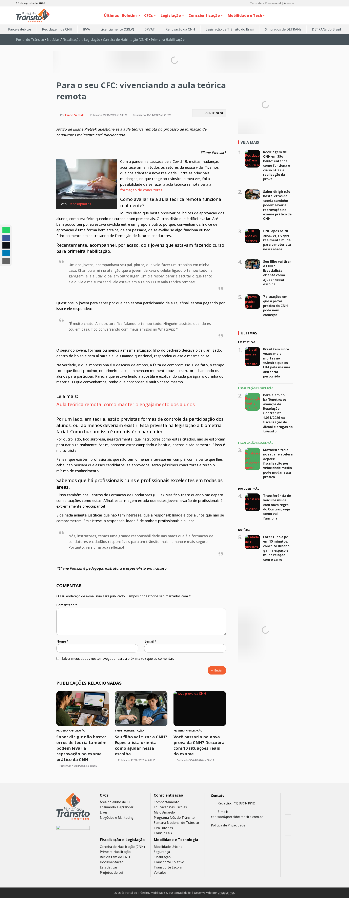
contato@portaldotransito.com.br (237, 817)
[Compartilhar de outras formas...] (6, 261)
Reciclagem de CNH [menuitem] (57, 29)
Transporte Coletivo (169, 862)
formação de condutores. (141, 190)
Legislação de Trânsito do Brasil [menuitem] (230, 29)
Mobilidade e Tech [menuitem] (245, 15)
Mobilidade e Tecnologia (176, 840)
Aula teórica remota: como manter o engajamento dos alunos (126, 404)
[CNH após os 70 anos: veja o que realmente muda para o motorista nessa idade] (252, 236)
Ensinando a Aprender (116, 807)
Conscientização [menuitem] (204, 15)
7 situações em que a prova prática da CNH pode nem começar (275, 305)
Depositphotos (79, 204)
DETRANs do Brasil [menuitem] (326, 29)
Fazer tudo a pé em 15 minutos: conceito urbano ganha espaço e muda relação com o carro (276, 548)
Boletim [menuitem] (129, 15)
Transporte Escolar (168, 867)
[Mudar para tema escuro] (331, 15)
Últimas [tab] (249, 333)
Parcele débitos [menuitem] (20, 29)
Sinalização (162, 857)
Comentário (66, 605)
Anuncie (289, 3)
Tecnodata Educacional (265, 3)
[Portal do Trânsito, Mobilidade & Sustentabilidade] (73, 806)
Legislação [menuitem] (171, 15)
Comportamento (166, 802)
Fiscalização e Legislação (81, 39)
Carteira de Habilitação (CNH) (125, 39)
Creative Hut (226, 893)
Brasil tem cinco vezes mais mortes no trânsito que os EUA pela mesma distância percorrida (276, 362)
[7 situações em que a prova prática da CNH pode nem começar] (252, 301)
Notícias (53, 39)
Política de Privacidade (228, 825)
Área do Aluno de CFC (116, 802)
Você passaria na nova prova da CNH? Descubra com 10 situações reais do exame (199, 745)
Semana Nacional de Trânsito (176, 823)
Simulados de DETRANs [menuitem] (283, 29)
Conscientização (168, 795)
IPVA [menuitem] (86, 29)
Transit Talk (163, 833)
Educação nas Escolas (170, 807)
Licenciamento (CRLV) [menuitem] (117, 29)
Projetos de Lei (111, 873)
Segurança (162, 852)
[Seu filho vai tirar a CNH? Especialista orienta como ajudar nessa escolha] (141, 708)
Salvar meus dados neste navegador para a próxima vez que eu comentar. (117, 658)
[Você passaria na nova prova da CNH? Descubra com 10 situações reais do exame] (199, 708)
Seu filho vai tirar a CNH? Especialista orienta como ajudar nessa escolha (141, 745)
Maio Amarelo (164, 812)
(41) (243, 803)
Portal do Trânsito (30, 39)
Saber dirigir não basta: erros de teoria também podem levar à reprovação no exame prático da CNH (81, 748)
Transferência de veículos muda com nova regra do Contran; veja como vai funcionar (277, 506)
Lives (103, 812)
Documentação (111, 862)
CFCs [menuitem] (148, 15)
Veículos (160, 873)
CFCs (104, 795)
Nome (62, 641)
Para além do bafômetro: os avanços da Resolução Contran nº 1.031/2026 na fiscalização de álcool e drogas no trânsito (278, 413)
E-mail (150, 641)
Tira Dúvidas (163, 828)
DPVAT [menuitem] (149, 29)
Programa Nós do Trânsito (174, 818)
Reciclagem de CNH (115, 857)
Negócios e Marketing (117, 818)
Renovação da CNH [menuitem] (180, 29)
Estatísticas (109, 867)
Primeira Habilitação (115, 852)
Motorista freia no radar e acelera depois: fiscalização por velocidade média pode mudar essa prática (278, 463)
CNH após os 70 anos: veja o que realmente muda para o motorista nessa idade (277, 240)
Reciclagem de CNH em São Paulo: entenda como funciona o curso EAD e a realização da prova (276, 165)
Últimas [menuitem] (111, 15)
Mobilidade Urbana (168, 847)
